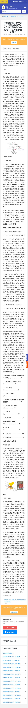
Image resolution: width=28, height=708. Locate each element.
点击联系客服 (14, 612)
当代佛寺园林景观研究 (8, 653)
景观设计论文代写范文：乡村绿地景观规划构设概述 (15, 667)
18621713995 (11, 628)
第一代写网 (5, 16)
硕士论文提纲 (16, 48)
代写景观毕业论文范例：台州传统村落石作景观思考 (15, 691)
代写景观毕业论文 (22, 16)
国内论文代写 (7, 48)
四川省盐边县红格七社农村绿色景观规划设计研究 (15, 660)
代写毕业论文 (13, 16)
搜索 (24, 11)
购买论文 (14, 42)
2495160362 (10, 632)
